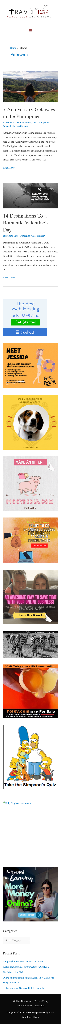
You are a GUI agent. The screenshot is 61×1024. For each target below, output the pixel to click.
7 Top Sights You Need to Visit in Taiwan (23, 961)
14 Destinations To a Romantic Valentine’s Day (26, 222)
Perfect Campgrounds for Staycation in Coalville (26, 966)
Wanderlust (8, 125)
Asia (18, 122)
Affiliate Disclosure (21, 1001)
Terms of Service (24, 1005)
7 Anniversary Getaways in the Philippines (29, 113)
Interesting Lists (29, 122)
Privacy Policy (41, 1001)
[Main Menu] (30, 30)
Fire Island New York (13, 972)
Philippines (44, 122)
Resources (40, 1005)
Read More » (9, 167)
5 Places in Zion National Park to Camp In (23, 988)
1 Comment (8, 122)
